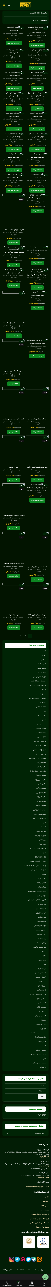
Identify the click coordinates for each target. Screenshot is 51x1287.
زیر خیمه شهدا (14, 615)
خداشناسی (42, 702)
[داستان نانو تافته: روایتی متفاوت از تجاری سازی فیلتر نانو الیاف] (13, 402)
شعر (44, 956)
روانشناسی (42, 938)
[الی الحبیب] (37, 174)
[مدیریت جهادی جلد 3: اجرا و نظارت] (37, 195)
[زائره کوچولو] (13, 27)
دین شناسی (42, 917)
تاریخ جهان (42, 986)
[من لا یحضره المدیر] (13, 269)
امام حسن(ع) (41, 775)
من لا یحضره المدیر (13, 273)
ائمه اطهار (42, 844)
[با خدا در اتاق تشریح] (37, 93)
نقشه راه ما (45, 1210)
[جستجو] (9, 4)
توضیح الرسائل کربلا (13, 178)
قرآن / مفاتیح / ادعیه (38, 994)
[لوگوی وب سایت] (25, 5)
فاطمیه (43, 827)
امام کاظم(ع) (41, 801)
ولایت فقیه (42, 715)
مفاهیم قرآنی (41, 707)
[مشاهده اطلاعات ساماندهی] (29, 1242)
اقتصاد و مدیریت (40, 745)
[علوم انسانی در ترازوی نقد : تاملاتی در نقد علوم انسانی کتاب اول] (37, 598)
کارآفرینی (42, 1011)
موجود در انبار (41, 1115)
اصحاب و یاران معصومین (37, 758)
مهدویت (43, 1028)
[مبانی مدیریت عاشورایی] (37, 340)
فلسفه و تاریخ (40, 973)
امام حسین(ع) (40, 780)
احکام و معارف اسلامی (38, 685)
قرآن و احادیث (41, 664)
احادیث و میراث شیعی (38, 681)
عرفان (44, 964)
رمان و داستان (41, 934)
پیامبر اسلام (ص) (39, 810)
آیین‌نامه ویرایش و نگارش (39, 1218)
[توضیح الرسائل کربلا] (13, 174)
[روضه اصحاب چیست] (13, 134)
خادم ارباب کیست (13, 157)
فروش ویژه (42, 968)
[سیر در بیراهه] (13, 450)
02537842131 (44, 1157)
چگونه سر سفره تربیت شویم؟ (37, 55)
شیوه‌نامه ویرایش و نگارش (39, 1223)
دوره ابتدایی (41, 895)
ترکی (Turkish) (40, 857)
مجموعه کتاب (41, 1024)
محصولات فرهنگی (39, 1063)
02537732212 (44, 1166)
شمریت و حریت (14, 116)
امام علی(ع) (41, 797)
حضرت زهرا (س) (40, 814)
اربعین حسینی (41, 754)
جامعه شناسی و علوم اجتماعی (35, 865)
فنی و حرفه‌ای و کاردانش (37, 900)
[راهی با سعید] (37, 113)
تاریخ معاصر (41, 990)
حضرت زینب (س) (39, 818)
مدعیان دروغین (40, 1050)
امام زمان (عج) (40, 1037)
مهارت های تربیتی (39, 677)
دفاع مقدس (41, 737)
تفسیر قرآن (42, 1003)
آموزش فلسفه (40, 977)
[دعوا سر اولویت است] (37, 154)
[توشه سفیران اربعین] (37, 292)
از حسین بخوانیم (40, 741)
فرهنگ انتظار (41, 1046)
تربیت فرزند (41, 878)
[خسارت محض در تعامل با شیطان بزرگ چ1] (13, 498)
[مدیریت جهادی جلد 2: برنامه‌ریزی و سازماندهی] (37, 270)
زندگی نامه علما (40, 943)
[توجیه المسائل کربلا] (37, 134)
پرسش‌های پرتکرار (42, 1227)
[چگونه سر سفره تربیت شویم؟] (37, 51)
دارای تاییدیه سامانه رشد (37, 891)
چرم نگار (43, 1067)
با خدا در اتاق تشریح (37, 96)
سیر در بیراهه (13, 467)
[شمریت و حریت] (13, 113)
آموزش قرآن (41, 998)
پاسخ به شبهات (40, 694)
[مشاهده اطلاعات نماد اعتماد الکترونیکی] (43, 1242)
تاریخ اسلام (42, 981)
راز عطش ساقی (14, 96)
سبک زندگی (42, 887)
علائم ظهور (42, 1041)
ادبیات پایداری (41, 724)
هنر (44, 1058)
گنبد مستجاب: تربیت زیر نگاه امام (14, 323)
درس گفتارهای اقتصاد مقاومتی (14, 563)
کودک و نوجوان (40, 1016)
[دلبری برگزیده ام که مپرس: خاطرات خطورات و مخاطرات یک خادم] (37, 28)
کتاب (44, 651)
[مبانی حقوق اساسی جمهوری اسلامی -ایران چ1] (13, 354)
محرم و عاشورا (41, 831)
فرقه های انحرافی (40, 925)
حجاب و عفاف (41, 883)
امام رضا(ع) (42, 784)
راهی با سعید (37, 116)
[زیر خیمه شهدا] (13, 598)
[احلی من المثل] (37, 72)
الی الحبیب (37, 178)
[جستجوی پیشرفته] (4, 4)
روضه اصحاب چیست (14, 137)
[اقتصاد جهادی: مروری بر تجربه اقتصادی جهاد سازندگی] (37, 548)
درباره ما (46, 1201)
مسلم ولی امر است (14, 76)
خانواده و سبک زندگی (38, 870)
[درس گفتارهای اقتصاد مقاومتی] (13, 546)
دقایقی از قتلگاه (14, 53)
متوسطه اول (41, 904)
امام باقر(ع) (42, 762)
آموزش (43, 659)
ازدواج (44, 874)
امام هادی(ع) (41, 805)
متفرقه (43, 1020)
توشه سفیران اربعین (37, 295)
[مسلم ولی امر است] (13, 72)
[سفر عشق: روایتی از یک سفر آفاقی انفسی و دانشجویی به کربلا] (37, 484)
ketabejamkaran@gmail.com (37, 1187)
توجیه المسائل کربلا (37, 137)
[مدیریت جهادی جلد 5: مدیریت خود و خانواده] (37, 247)
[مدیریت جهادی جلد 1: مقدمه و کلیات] (13, 211)
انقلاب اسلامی (41, 728)
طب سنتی (42, 960)
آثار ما (44, 655)
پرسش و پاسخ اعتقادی (37, 698)
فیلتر (42, 1096)
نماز (44, 711)
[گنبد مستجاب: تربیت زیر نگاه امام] (13, 306)
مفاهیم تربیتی (41, 672)
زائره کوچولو (14, 30)
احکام (44, 689)
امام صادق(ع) (41, 793)
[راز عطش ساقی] (13, 93)
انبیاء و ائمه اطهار (39, 750)
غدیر (44, 823)
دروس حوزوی (41, 913)
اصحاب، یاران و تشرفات (37, 1033)
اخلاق (44, 720)
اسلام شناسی (41, 921)
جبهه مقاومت (41, 732)
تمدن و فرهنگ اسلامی (38, 861)
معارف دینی (42, 668)
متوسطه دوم (41, 908)
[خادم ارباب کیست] (13, 154)
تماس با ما (45, 1205)
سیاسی (43, 951)
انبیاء (44, 853)
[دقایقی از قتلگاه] (13, 50)
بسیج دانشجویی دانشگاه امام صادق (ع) (37, 36)
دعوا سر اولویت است (37, 157)
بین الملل (42, 840)
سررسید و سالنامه (39, 947)
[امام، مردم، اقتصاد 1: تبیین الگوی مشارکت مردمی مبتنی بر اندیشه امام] (37, 450)
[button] (37, 45)
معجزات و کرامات (40, 835)
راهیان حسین (41, 930)
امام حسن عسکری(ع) (38, 771)
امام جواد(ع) (41, 767)
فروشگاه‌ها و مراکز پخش (40, 1214)
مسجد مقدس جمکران (38, 1054)
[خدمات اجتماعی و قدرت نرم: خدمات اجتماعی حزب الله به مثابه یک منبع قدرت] (37, 402)
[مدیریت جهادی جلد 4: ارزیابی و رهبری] (13, 248)
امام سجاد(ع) (41, 788)
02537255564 (43, 1178)
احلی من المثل (37, 76)
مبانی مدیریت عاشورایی (37, 343)
